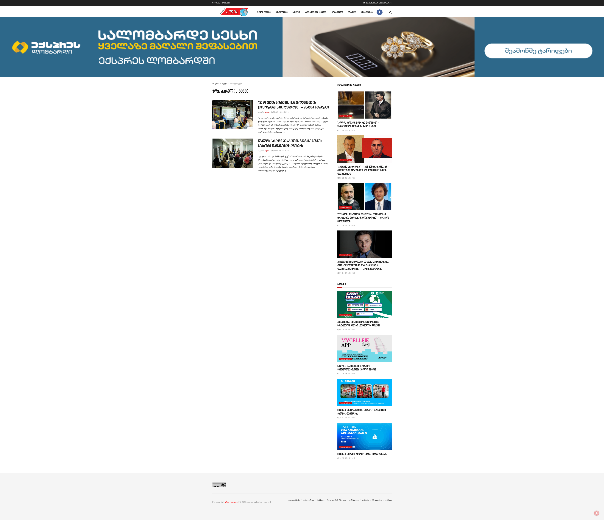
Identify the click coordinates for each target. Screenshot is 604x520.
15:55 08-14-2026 (347, 178)
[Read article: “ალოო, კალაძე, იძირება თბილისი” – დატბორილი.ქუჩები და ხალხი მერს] (364, 105)
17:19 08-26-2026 (347, 374)
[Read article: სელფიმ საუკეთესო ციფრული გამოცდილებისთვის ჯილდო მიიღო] (364, 348)
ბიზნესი (296, 12)
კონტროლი (337, 12)
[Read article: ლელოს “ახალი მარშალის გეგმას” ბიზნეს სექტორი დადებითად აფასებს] (232, 153)
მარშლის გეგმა (236, 84)
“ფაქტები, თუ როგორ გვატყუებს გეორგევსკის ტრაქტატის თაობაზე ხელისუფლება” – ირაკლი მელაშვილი (363, 218)
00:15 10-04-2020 (281, 112)
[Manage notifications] (596, 513)
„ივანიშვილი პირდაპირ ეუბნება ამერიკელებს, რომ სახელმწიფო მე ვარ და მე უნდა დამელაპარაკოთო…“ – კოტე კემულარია (363, 265)
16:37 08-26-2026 (347, 418)
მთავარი (215, 84)
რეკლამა (216, 3)
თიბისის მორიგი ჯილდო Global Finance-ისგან (362, 453)
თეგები (224, 84)
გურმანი (352, 12)
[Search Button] (390, 12)
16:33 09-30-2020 (281, 151)
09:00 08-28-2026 (347, 330)
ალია (267, 112)
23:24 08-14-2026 (347, 130)
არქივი (389, 500)
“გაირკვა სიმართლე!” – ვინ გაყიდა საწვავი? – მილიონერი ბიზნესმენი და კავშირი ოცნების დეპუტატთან (363, 170)
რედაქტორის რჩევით (316, 12)
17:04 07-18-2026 (347, 273)
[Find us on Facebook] (380, 12)
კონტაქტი (226, 3)
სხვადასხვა (367, 12)
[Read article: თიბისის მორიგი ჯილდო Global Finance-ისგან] (364, 436)
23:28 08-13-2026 (347, 225)
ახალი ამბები (264, 12)
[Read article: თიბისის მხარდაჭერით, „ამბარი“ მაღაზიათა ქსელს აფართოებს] (364, 392)
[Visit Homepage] (234, 12)
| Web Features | (231, 502)
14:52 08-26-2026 (347, 458)
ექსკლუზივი (282, 12)
